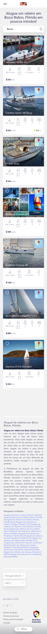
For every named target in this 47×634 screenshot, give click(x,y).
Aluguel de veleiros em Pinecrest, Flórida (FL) (21, 534)
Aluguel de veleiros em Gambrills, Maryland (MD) (21, 548)
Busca (10, 29)
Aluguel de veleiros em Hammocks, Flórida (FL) (22, 539)
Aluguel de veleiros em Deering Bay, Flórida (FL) (23, 536)
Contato (6, 623)
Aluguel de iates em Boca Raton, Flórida (22, 515)
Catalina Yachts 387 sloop (19, 112)
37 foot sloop (12, 163)
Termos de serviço (11, 616)
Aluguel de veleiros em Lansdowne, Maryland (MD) (23, 555)
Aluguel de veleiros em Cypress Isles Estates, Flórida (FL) (22, 526)
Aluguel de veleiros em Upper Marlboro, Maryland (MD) (20, 546)
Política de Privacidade (13, 619)
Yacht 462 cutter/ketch (17, 315)
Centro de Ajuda (10, 612)
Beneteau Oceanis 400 (17, 214)
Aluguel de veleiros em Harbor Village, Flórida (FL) (20, 523)
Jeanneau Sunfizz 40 (16, 62)
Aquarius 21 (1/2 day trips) (19, 366)
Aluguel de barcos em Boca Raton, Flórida (23, 517)
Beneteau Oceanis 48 (17, 265)
